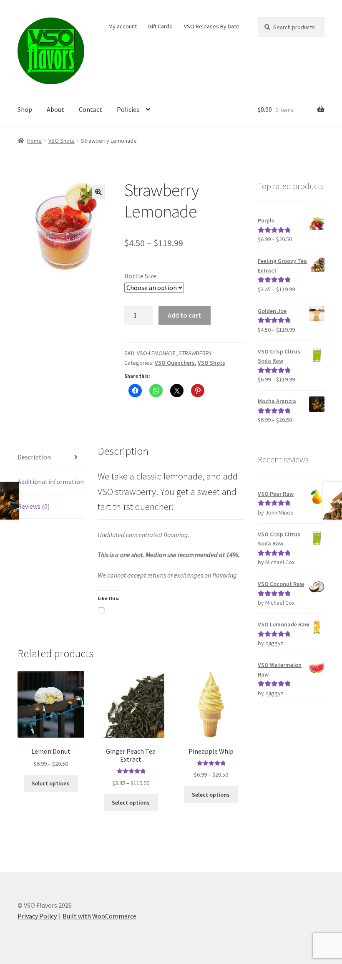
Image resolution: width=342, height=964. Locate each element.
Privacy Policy (37, 916)
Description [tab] (34, 457)
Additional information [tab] (51, 481)
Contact (90, 109)
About (55, 109)
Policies (128, 109)
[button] (98, 192)
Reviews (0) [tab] (34, 506)
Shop (25, 109)
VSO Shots (61, 140)
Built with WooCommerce (99, 916)
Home (34, 140)
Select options (51, 783)
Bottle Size (140, 276)
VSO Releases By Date (211, 26)
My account (122, 26)
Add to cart (184, 315)
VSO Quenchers (175, 362)
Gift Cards (160, 26)
